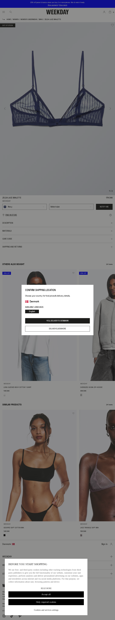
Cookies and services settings (46, 610)
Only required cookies (46, 602)
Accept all (46, 594)
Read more (46, 588)
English (32, 311)
